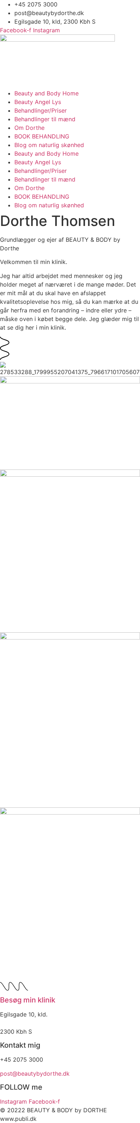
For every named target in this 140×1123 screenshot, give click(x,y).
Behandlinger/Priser (40, 110)
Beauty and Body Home (46, 93)
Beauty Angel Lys (37, 101)
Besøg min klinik (27, 1000)
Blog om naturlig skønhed (49, 144)
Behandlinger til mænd (44, 119)
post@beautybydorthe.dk (35, 1073)
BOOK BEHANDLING (41, 136)
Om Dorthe (29, 127)
